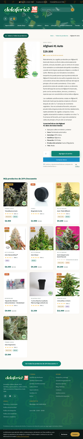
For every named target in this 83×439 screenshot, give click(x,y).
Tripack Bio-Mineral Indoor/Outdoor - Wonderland (14, 302)
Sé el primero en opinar (72, 259)
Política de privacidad (9, 407)
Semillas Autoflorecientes (37, 384)
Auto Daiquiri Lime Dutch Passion (63, 256)
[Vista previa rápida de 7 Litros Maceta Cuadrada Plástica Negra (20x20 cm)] (50, 274)
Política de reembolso (10, 414)
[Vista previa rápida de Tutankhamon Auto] (24, 184)
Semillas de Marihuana (36, 377)
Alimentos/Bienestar (66, 25)
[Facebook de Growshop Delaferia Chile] (10, 396)
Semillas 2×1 (33, 393)
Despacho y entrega (62, 377)
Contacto (58, 390)
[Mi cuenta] (5, 19)
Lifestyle (54, 25)
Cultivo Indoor (34, 387)
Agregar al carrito (65, 154)
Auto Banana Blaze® (11, 255)
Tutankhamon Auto (11, 211)
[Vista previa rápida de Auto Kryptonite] (24, 318)
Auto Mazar (34, 255)
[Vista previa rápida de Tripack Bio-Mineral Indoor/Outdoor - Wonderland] (24, 274)
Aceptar (75, 434)
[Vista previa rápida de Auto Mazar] (50, 228)
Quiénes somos (60, 393)
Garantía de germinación (63, 380)
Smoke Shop (22, 25)
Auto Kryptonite (10, 345)
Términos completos (9, 417)
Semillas (31, 25)
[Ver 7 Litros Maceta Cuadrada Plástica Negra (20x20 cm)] (41, 284)
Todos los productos (62, 36)
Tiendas (77, 25)
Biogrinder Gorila (36, 211)
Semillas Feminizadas (36, 380)
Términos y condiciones (10, 404)
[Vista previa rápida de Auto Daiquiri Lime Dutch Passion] (76, 228)
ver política (77, 165)
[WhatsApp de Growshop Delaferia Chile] (15, 396)
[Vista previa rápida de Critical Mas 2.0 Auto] (76, 274)
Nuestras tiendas (61, 384)
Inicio (52, 36)
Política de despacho (9, 410)
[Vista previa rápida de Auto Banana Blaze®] (24, 228)
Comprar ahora (61, 160)
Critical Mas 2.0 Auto (63, 301)
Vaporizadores (10, 25)
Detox (47, 25)
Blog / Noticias (60, 387)
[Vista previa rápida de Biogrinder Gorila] (50, 184)
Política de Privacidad (22, 436)
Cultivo (39, 25)
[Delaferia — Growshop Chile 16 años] (20, 9)
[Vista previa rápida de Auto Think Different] (76, 184)
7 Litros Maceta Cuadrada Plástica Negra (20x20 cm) (39, 302)
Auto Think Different (63, 211)
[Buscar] (72, 9)
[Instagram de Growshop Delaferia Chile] (5, 396)
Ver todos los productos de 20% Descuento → (41, 364)
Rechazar (64, 434)
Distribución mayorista (62, 396)
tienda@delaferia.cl (36, 407)
